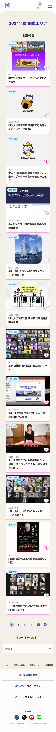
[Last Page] (45, 624)
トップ (5, 665)
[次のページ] (38, 624)
